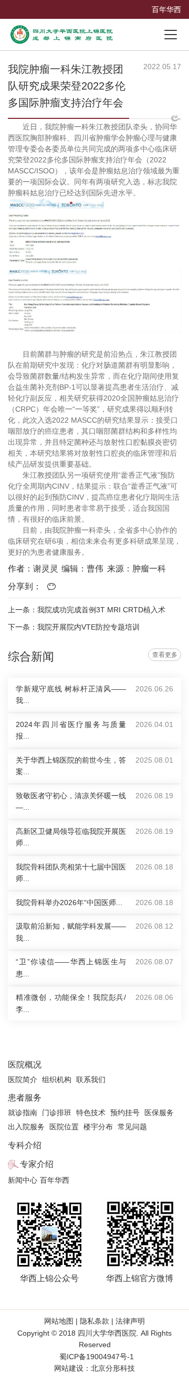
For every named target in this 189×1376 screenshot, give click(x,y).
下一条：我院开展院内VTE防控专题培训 (74, 627)
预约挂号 (125, 1112)
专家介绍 (37, 1164)
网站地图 (60, 1321)
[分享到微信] (54, 586)
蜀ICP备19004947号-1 (96, 1356)
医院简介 (22, 1079)
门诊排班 (56, 1112)
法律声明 (129, 1321)
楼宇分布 (98, 1126)
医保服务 (159, 1112)
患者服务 (24, 1097)
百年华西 (166, 9)
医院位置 (64, 1126)
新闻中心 (22, 1180)
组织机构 (56, 1079)
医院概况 (24, 1064)
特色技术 (91, 1112)
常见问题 (132, 1126)
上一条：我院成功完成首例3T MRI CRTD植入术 (86, 610)
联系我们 (91, 1079)
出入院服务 (26, 1126)
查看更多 (164, 654)
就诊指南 (22, 1112)
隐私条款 (94, 1321)
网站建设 (68, 1368)
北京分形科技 (113, 1368)
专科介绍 (24, 1145)
